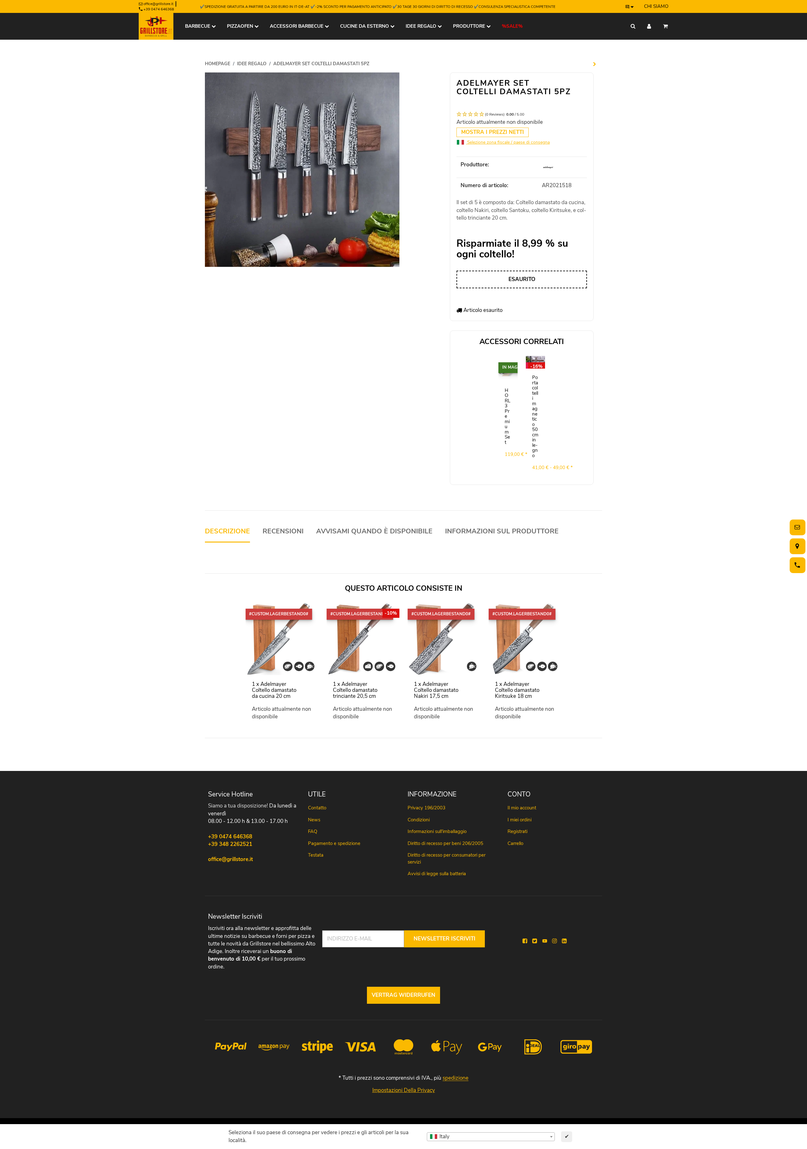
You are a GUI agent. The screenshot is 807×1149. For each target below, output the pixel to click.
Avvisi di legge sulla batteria (437, 873)
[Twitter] (534, 941)
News (314, 820)
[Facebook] (524, 941)
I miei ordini (519, 820)
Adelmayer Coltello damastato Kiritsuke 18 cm (517, 690)
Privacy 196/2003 (426, 808)
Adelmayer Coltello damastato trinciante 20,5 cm (355, 690)
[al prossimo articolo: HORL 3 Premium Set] (594, 63)
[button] (521, 114)
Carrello (515, 843)
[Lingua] (630, 7)
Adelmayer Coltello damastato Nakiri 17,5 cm (436, 690)
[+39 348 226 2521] (796, 565)
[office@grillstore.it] (796, 527)
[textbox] (490, 1137)
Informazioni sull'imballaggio (437, 831)
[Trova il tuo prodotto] (633, 26)
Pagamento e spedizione (334, 843)
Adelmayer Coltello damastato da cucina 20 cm (274, 690)
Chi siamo (656, 6)
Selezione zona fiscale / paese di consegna (508, 142)
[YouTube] (544, 941)
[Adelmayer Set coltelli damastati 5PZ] (302, 169)
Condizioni (419, 820)
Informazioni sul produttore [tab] (502, 531)
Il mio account (522, 808)
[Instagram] (554, 941)
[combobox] (491, 1136)
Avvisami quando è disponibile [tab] (374, 531)
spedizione (455, 1078)
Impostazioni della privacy (403, 1090)
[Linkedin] (564, 941)
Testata (315, 855)
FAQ (312, 831)
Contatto (317, 808)
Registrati (517, 831)
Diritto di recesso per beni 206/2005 (445, 843)
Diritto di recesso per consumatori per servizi (446, 858)
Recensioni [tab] (283, 531)
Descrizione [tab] (227, 531)
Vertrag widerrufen (403, 995)
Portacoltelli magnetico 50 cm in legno (535, 416)
